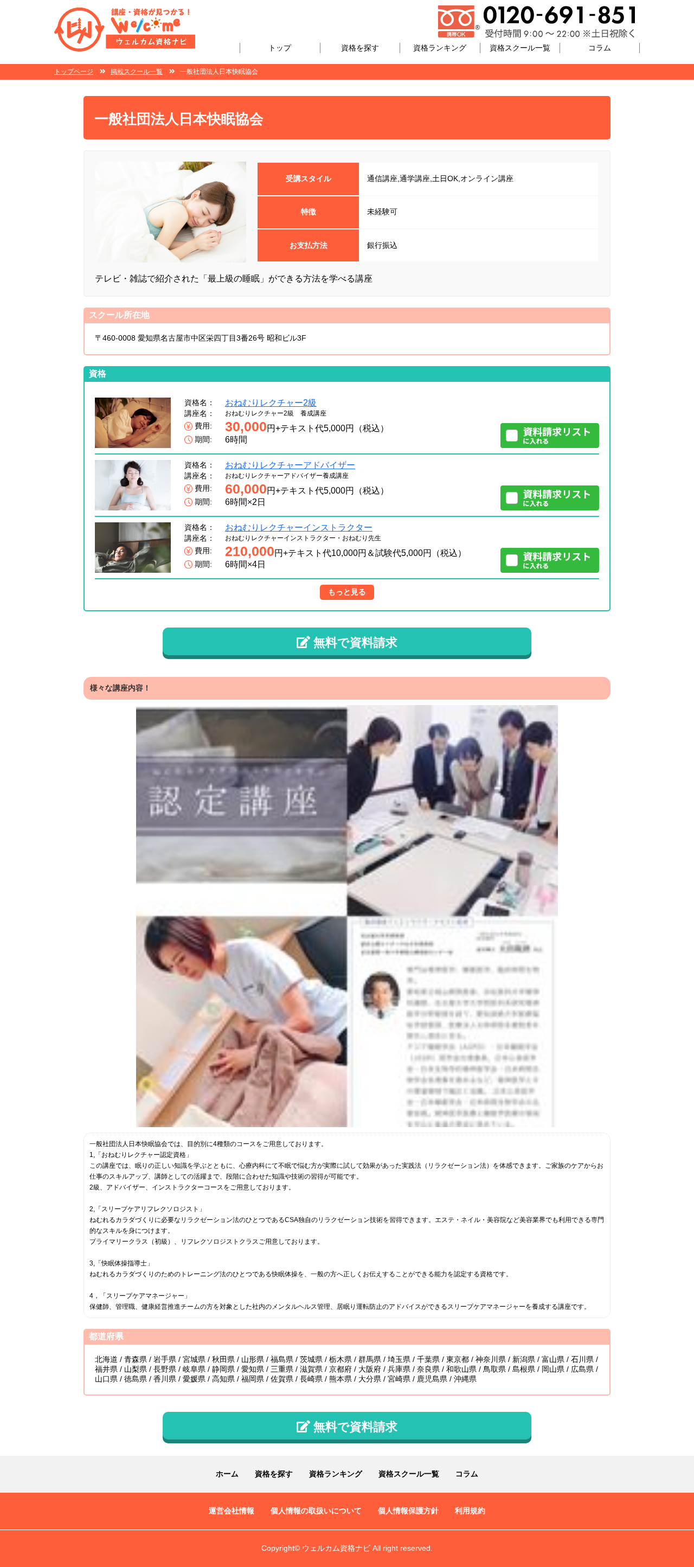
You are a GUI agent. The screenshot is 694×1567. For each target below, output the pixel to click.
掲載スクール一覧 (137, 71)
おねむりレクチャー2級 (271, 402)
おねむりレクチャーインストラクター (298, 527)
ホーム (227, 1473)
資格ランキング (439, 47)
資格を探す (360, 47)
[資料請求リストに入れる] (549, 435)
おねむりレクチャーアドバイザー (290, 465)
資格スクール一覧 (520, 47)
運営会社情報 (231, 1510)
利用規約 (470, 1510)
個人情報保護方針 (408, 1510)
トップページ (73, 71)
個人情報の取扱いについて (316, 1510)
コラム (599, 47)
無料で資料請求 (353, 642)
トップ (279, 47)
